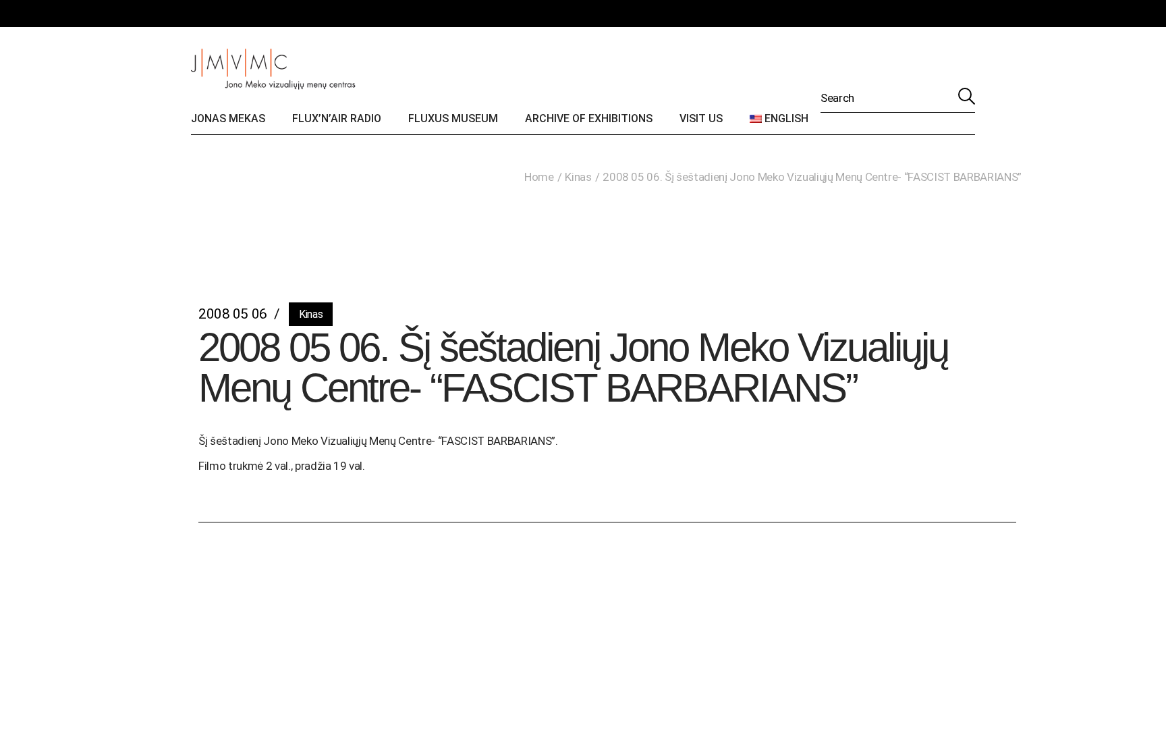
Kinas (578, 177)
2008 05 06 (232, 314)
